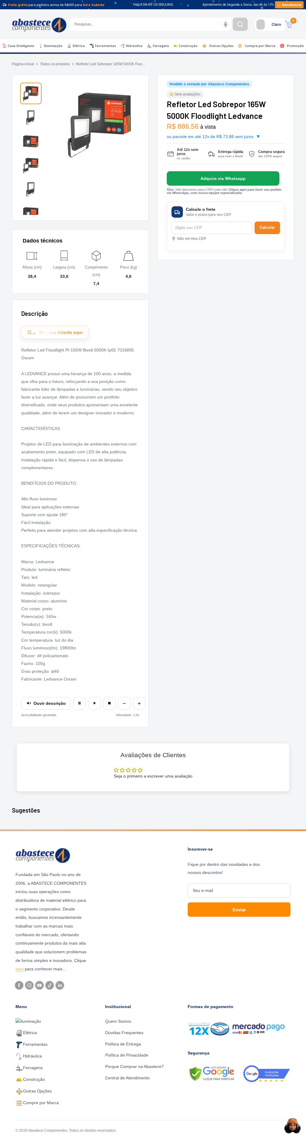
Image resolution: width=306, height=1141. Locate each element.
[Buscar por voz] (225, 24)
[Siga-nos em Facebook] (19, 985)
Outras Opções (221, 46)
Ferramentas (105, 46)
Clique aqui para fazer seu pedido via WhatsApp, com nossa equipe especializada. (224, 191)
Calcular (267, 227)
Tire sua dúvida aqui (58, 332)
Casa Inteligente (21, 46)
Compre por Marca (260, 46)
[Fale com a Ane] (292, 1125)
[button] (172, 94)
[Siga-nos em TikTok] (50, 985)
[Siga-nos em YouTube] (39, 985)
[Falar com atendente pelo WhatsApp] (223, 178)
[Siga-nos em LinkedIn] (60, 985)
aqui (20, 968)
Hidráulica (134, 46)
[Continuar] (94, 703)
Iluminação (53, 46)
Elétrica (79, 46)
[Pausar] (79, 703)
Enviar (239, 909)
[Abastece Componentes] (52, 855)
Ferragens (161, 46)
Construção (188, 46)
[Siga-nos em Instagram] (29, 985)
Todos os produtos (55, 64)
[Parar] (109, 703)
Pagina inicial (23, 64)
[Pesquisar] (240, 24)
